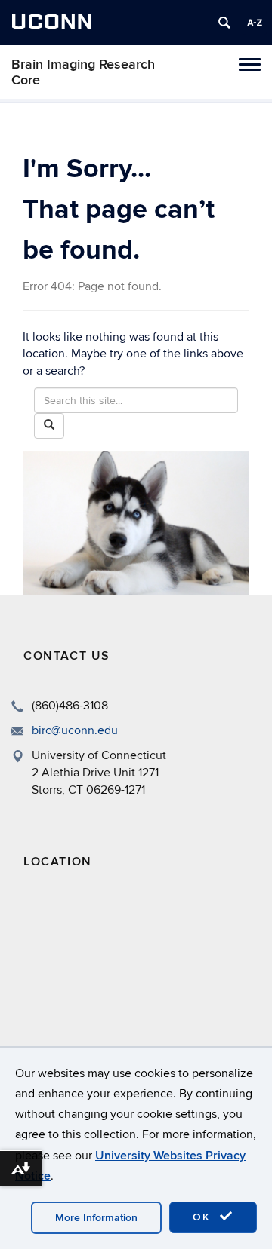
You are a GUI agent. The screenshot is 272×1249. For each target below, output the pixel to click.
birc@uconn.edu (75, 730)
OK (204, 1217)
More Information (96, 1217)
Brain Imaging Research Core (83, 72)
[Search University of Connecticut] (224, 23)
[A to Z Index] (255, 23)
